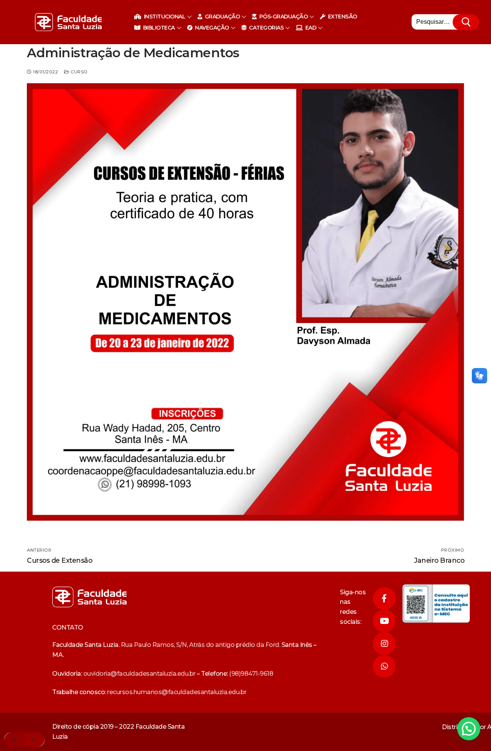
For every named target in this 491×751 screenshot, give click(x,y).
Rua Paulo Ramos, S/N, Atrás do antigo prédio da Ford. (200, 644)
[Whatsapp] (384, 666)
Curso (78, 72)
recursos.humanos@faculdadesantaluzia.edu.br (177, 692)
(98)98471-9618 (251, 673)
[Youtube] (384, 621)
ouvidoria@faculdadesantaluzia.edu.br (139, 673)
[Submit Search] (466, 22)
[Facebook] (384, 598)
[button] (468, 728)
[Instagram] (384, 643)
